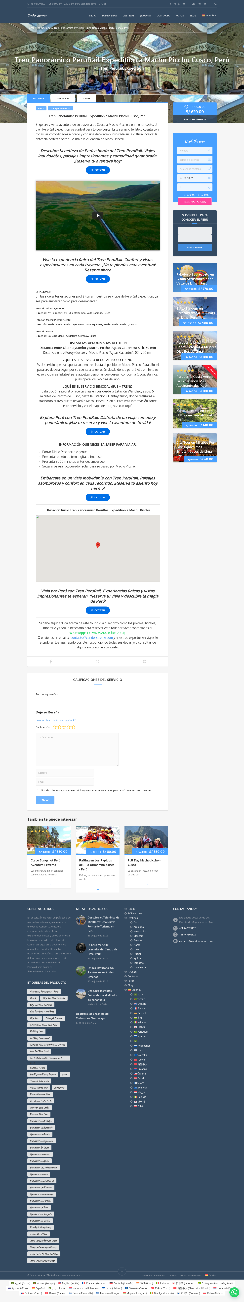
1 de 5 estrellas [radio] (55, 727)
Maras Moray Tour (39, 1087)
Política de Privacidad (190, 1275)
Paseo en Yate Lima (39, 1114)
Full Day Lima (36, 1031)
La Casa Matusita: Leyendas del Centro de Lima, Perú (102, 949)
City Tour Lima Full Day (41, 1004)
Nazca (137, 944)
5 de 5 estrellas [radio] (73, 727)
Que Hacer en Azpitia (40, 1134)
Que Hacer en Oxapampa (41, 1194)
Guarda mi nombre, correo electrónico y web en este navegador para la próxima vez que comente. (96, 790)
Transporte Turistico (60, 108)
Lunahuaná (140, 967)
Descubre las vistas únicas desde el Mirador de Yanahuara (102, 995)
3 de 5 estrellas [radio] (64, 727)
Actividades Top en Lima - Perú (44, 991)
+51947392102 (38, 3)
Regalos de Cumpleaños (40, 1227)
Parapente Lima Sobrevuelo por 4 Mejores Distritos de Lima (196, 346)
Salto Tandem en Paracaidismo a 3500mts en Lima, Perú (195, 312)
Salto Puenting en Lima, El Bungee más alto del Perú (194, 415)
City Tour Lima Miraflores (42, 1011)
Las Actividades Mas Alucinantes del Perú (46, 1058)
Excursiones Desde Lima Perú (43, 1024)
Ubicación (63, 98)
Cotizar (99, 170)
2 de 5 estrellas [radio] (59, 727)
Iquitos (137, 958)
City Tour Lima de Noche (54, 998)
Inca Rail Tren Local (39, 1051)
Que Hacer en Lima (39, 1174)
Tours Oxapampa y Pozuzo (42, 1260)
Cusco (41, 108)
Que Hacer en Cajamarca (41, 1141)
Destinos (128, 15)
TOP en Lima (109, 15)
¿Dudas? (145, 15)
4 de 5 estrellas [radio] (69, 727)
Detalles (38, 98)
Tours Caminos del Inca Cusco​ (43, 1240)
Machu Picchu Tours (39, 1081)
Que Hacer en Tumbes (40, 1220)
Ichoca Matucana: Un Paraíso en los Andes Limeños (101, 972)
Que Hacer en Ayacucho (41, 1127)
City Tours (34, 1018)
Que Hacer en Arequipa (41, 1121)
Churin (33, 998)
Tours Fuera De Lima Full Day (44, 1254)
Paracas (138, 940)
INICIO (92, 15)
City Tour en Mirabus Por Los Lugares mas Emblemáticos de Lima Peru (195, 449)
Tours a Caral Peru (38, 1234)
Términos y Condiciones (153, 1275)
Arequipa (139, 926)
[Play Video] (97, 216)
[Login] (199, 3)
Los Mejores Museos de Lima (43, 1074)
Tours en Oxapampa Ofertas (43, 1247)
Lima (136, 949)
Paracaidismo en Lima (40, 1094)
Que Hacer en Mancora (41, 1187)
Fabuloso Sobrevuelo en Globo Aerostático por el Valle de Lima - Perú (195, 278)
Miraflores (59, 1087)
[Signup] (194, 3)
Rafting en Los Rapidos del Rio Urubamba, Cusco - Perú (97, 864)
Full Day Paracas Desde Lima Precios (47, 1044)
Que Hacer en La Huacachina (43, 1167)
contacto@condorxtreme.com (92, 637)
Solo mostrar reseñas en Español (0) (56, 720)
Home (30, 27)
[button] (234, 1292)
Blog (193, 15)
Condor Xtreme (36, 15)
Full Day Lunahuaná (39, 1038)
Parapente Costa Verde (40, 1101)
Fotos (180, 15)
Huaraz (137, 953)
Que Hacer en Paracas (40, 1200)
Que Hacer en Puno (39, 1207)
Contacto (163, 15)
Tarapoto (139, 962)
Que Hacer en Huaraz (40, 1154)
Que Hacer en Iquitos (39, 1160)
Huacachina (140, 931)
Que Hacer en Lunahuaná (42, 1180)
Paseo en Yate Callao (39, 1107)
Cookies (173, 1275)
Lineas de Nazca (37, 1067)
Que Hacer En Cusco (39, 1147)
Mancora (138, 935)
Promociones (44, 27)
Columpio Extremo (54, 1018)
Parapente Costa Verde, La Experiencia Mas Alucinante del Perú (194, 380)
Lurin (64, 1074)
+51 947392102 (187, 928)
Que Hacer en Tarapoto (40, 1214)
